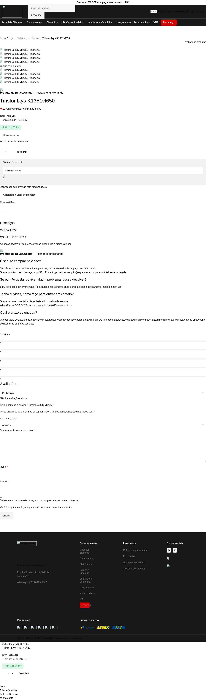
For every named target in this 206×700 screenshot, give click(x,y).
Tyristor (35, 38)
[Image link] (27, 551)
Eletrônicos (22, 38)
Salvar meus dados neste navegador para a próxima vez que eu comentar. (39, 500)
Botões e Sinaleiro (84, 571)
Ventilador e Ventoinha (86, 580)
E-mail (4, 481)
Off (81, 599)
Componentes (87, 558)
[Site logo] (12, 11)
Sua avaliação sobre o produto (17, 430)
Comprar (22, 152)
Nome (4, 466)
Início (3, 38)
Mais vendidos (87, 593)
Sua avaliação (8, 418)
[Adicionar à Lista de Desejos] (6, 681)
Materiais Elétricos (84, 551)
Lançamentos (87, 587)
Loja (11, 38)
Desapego (85, 605)
